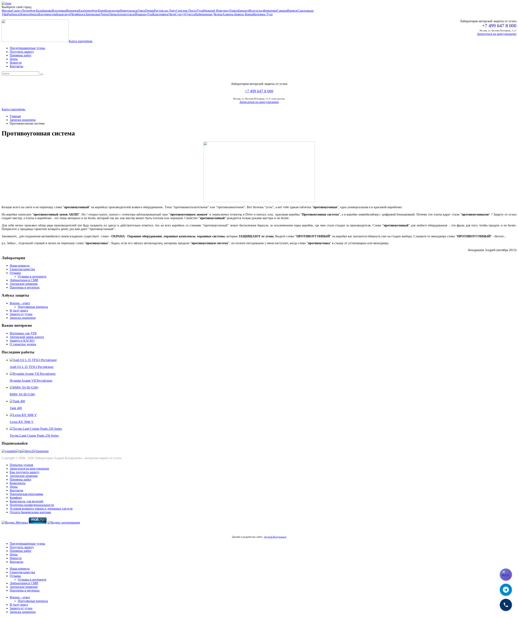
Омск (141, 10)
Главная (15, 116)
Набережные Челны (208, 14)
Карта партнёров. (81, 41)
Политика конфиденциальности (32, 505)
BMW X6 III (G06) (22, 394)
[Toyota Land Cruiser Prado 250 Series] (36, 428)
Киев (101, 10)
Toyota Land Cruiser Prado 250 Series (34, 435)
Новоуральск (129, 10)
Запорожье (92, 14)
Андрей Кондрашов (275, 536)
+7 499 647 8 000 (259, 91)
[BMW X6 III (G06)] (24, 387)
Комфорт (16, 497)
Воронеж (72, 10)
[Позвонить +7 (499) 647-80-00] (506, 605)
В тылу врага (19, 310)
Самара (282, 10)
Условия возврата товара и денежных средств (41, 508)
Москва (7, 10)
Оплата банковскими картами (30, 512)
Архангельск (126, 14)
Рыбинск (13, 14)
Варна (249, 14)
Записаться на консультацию (496, 34)
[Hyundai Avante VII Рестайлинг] (33, 373)
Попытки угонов (21, 465)
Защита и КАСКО (22, 340)
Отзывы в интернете (32, 276)
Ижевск (292, 10)
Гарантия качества (22, 269)
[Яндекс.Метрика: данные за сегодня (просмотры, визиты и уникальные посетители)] (15, 522)
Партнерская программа (26, 494)
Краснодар (112, 10)
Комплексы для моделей (26, 501)
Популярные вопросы (33, 306)
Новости (16, 62)
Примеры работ (20, 55)
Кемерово (270, 10)
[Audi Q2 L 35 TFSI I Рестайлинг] (33, 360)
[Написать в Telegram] (506, 590)
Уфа (4, 14)
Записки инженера (23, 119)
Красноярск (160, 14)
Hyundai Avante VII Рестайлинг (31, 380)
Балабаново (44, 10)
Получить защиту (22, 51)
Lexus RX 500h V (22, 422)
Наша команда (20, 265)
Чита (172, 14)
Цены (14, 59)
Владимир (59, 10)
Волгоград (256, 10)
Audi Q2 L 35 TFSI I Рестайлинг (32, 367)
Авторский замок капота (27, 337)
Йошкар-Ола (143, 14)
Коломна (259, 14)
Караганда (63, 14)
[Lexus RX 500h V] (23, 415)
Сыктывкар (306, 10)
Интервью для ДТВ (23, 333)
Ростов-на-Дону (165, 10)
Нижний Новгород (216, 10)
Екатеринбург (88, 10)
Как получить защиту (24, 472)
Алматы (228, 14)
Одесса (190, 14)
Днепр (104, 14)
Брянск (239, 14)
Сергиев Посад (186, 10)
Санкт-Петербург (24, 10)
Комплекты (17, 483)
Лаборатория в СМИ (24, 280)
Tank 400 (16, 408)
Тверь (113, 14)
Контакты (16, 66)
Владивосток (47, 14)
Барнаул (243, 10)
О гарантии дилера (23, 344)
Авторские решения (23, 283)
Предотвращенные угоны (27, 48)
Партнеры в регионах (25, 287)
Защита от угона (21, 314)
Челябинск (78, 14)
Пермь (149, 10)
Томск (233, 10)
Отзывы (15, 273)
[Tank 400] (17, 401)
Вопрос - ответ (20, 303)
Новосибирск (29, 14)
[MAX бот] (506, 574)
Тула (200, 10)
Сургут (180, 14)
